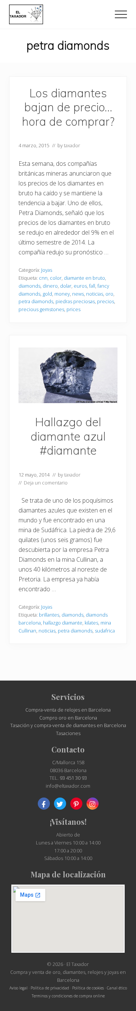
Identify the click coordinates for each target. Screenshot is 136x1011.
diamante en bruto (84, 277)
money (62, 293)
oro (109, 293)
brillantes (49, 614)
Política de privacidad (50, 988)
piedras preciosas (75, 301)
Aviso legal (18, 988)
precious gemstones (41, 309)
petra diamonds (36, 301)
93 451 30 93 (73, 777)
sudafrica (105, 630)
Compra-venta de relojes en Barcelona (68, 709)
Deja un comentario (46, 482)
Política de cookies (88, 988)
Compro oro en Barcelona (68, 717)
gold (47, 293)
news (78, 293)
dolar (65, 285)
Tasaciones (68, 733)
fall (92, 285)
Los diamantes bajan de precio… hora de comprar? (68, 107)
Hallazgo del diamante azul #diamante (68, 436)
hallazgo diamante (62, 622)
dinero (50, 285)
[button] (121, 14)
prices (73, 309)
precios (105, 301)
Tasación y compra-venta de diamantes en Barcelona (68, 725)
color (56, 277)
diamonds (29, 285)
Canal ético (117, 988)
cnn (43, 277)
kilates (91, 622)
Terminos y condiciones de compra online (68, 996)
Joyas (46, 269)
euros (80, 285)
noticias (94, 293)
